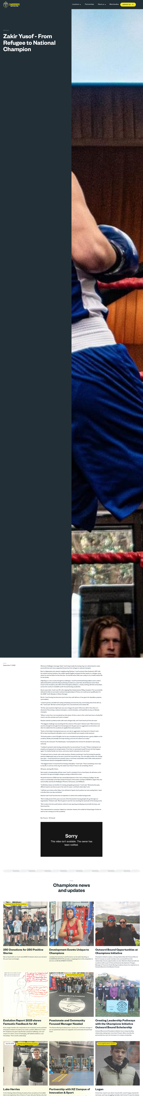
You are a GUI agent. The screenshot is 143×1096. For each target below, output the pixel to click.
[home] (15, 4)
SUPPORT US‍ (126, 4)
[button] (76, 5)
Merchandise (114, 4)
